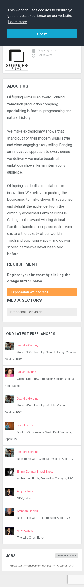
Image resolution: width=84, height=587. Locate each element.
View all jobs (66, 555)
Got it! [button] (42, 34)
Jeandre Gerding (27, 345)
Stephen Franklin (28, 511)
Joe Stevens (25, 425)
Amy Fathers (25, 491)
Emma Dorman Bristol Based (35, 471)
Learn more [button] (17, 22)
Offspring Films (47, 50)
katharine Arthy (26, 372)
